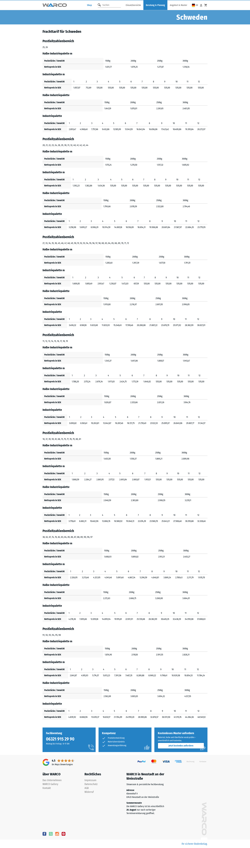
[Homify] (51, 833)
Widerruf (89, 792)
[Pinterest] (63, 833)
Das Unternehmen (52, 780)
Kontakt (47, 788)
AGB (86, 788)
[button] (195, 5)
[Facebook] (44, 833)
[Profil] (201, 5)
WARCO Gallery (50, 784)
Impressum (90, 780)
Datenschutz (91, 784)
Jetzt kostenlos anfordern (181, 745)
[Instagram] (57, 833)
